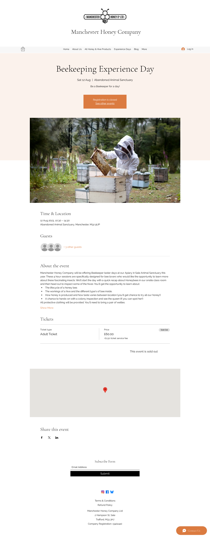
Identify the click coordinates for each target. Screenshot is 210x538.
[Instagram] (102, 491)
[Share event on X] (49, 437)
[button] (23, 49)
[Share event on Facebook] (41, 437)
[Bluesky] (111, 491)
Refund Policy (105, 505)
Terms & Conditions (105, 500)
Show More (46, 307)
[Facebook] (107, 491)
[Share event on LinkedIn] (56, 437)
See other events (105, 103)
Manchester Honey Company (106, 31)
